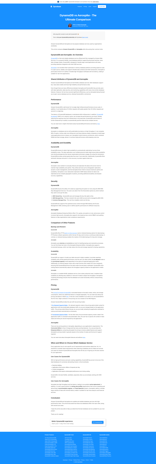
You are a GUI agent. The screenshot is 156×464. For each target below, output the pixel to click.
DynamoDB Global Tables (105, 454)
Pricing (85, 6)
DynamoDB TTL (103, 446)
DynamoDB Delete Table (50, 454)
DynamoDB (54, 58)
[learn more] (85, 37)
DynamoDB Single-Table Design (72, 455)
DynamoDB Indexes (104, 449)
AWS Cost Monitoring (69, 442)
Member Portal (76, 460)
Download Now (98, 422)
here (98, 123)
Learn (89, 6)
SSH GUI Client (68, 437)
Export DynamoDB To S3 (50, 444)
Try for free (102, 6)
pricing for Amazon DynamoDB (61, 292)
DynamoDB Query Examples (89, 455)
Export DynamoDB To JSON (51, 442)
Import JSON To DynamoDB (51, 441)
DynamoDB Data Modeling (89, 449)
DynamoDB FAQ (103, 441)
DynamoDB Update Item (50, 447)
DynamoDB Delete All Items (51, 449)
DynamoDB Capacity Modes (89, 454)
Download (65, 460)
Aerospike (53, 67)
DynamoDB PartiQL (104, 447)
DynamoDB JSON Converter (71, 451)
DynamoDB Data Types (88, 442)
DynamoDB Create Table (50, 452)
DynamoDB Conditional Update (52, 455)
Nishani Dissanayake (81, 24)
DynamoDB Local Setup (88, 444)
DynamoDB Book (103, 437)
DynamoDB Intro (103, 439)
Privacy (83, 460)
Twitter (91, 460)
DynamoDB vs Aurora (87, 439)
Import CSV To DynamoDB (50, 439)
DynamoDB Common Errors (89, 452)
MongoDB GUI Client (69, 441)
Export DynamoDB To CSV (51, 446)
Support (95, 6)
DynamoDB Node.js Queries (71, 449)
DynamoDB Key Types (88, 441)
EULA (87, 460)
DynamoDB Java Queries (88, 447)
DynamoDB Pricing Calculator (71, 454)
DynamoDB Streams (87, 437)
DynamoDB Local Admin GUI (71, 452)
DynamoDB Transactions (88, 446)
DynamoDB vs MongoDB (105, 452)
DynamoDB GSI (103, 444)
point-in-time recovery (71, 233)
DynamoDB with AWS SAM (89, 451)
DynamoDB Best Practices (105, 455)
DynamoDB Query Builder (70, 444)
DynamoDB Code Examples (71, 446)
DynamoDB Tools (103, 442)
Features (80, 6)
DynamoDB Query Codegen (71, 447)
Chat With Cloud (68, 439)
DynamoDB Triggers (104, 451)
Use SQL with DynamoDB (50, 437)
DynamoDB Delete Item (50, 451)
